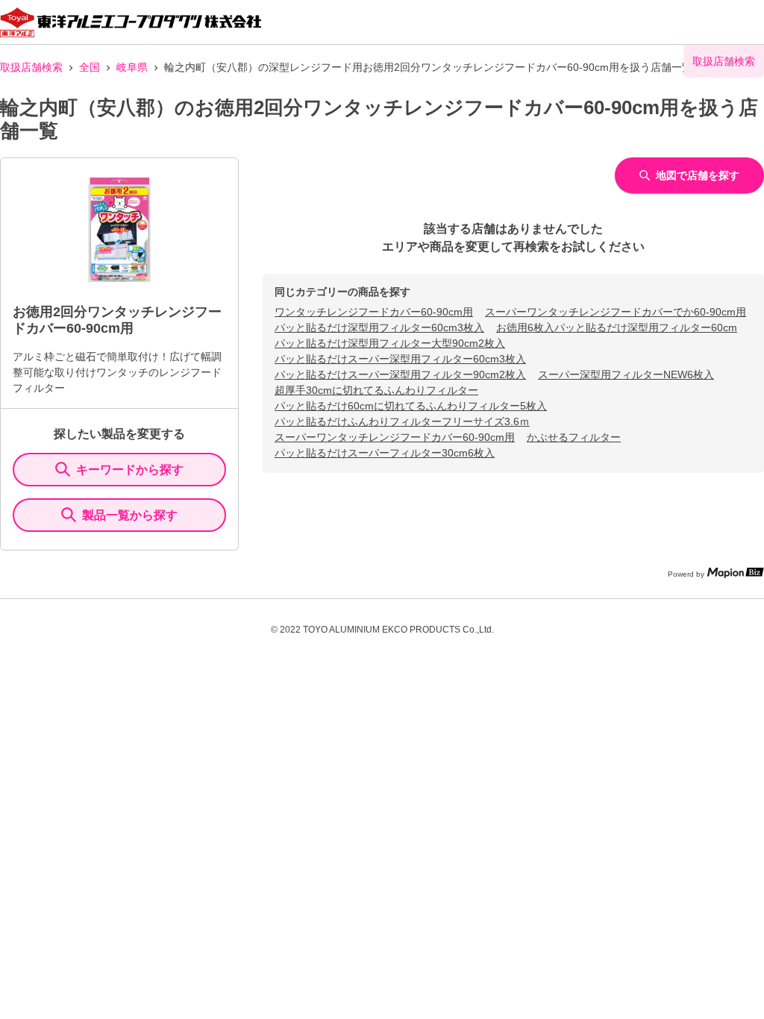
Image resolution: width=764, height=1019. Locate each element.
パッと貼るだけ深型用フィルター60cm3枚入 (379, 327)
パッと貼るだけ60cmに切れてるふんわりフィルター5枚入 (411, 406)
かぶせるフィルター (574, 437)
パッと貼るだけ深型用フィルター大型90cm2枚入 (390, 343)
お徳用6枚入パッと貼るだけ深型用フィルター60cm (616, 327)
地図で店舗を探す (697, 175)
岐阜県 (132, 67)
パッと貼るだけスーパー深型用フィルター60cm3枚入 (400, 359)
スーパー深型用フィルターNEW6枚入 (626, 374)
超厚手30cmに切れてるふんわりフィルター (376, 390)
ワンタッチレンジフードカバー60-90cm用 (374, 312)
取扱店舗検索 (31, 67)
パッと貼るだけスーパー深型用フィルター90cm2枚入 (400, 374)
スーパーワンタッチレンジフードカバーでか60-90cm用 (615, 312)
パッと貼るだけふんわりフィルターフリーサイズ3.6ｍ (402, 421)
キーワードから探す (130, 469)
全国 (89, 67)
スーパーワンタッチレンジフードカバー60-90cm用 (395, 437)
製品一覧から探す (130, 515)
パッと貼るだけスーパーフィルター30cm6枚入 (385, 453)
